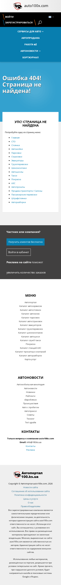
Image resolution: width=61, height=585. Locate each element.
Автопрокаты (18, 186)
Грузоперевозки (19, 164)
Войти (9, 16)
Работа (29, 44)
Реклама (30, 449)
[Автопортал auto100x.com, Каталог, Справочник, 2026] (17, 6)
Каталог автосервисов (30, 306)
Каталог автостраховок (30, 321)
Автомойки (17, 149)
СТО (13, 141)
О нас (30, 502)
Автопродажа (30, 37)
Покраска (16, 179)
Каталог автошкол (30, 336)
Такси (14, 175)
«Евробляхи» (30, 399)
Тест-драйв (30, 422)
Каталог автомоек (30, 313)
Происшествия (30, 403)
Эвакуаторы (17, 160)
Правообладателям (30, 506)
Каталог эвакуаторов (30, 325)
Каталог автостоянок (30, 309)
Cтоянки (15, 145)
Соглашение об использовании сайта (31, 491)
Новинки (30, 392)
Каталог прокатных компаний (30, 351)
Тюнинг (30, 418)
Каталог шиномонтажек (30, 332)
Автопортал (30, 302)
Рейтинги (30, 395)
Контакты (30, 446)
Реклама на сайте (19, 262)
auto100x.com (36, 5)
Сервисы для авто (30, 31)
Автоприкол (30, 411)
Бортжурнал (30, 57)
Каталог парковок (30, 317)
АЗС (13, 183)
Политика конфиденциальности (30, 494)
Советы (30, 414)
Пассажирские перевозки (24, 194)
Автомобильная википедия (30, 384)
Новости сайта (30, 487)
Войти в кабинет (18, 252)
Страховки (16, 156)
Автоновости (29, 50)
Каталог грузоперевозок (30, 328)
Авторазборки (18, 202)
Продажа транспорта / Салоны (26, 190)
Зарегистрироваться (19, 22)
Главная (15, 137)
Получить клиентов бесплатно (25, 241)
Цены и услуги (30, 498)
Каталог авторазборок (30, 355)
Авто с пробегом (30, 407)
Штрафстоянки (19, 198)
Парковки (16, 152)
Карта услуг (30, 359)
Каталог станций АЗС (30, 347)
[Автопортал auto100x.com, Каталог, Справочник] (30, 474)
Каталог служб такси (30, 340)
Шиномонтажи (19, 167)
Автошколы (17, 171)
